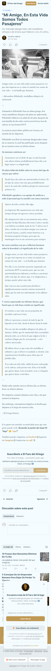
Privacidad (28, 651)
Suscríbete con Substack (27, 628)
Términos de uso (34, 634)
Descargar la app (38, 659)
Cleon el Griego (14, 36)
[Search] (46, 546)
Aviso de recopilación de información (26, 478)
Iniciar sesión (43, 3)
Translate (7, 10)
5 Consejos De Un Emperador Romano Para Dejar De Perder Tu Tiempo (18, 577)
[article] (25, 561)
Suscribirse (30, 3)
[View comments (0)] (10, 44)
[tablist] (13, 516)
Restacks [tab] (20, 516)
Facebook (32, 437)
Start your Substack (16, 659)
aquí (15, 431)
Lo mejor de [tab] (8, 547)
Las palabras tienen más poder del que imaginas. (18, 561)
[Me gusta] (4, 44)
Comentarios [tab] (8, 516)
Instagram (9, 440)
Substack (13, 666)
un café (29, 440)
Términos (38, 651)
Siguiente (41, 499)
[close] (44, 584)
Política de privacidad (31, 638)
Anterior (9, 499)
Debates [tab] (26, 547)
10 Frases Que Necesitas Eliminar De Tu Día (19, 555)
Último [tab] (18, 547)
